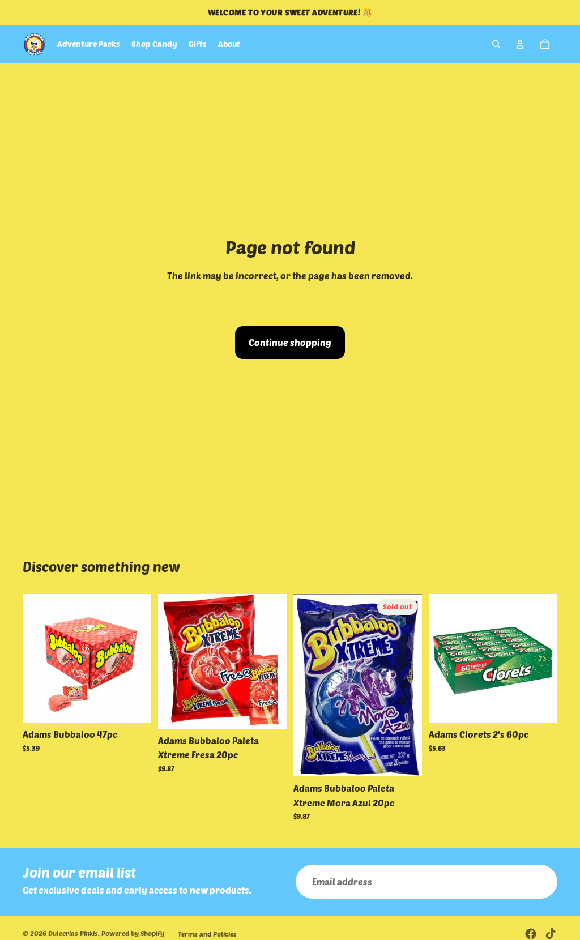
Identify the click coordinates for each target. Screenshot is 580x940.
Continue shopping (290, 342)
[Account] (520, 44)
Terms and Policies (207, 934)
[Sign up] (540, 882)
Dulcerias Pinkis (73, 933)
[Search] (496, 44)
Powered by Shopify (132, 933)
